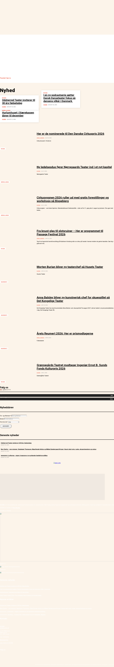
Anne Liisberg (40, 138)
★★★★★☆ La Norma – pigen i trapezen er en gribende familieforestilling (24, 455)
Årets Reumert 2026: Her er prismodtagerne (65, 333)
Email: (2, 419)
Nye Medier (16, 508)
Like (112, 395)
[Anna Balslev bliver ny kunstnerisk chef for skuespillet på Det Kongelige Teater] (17, 303)
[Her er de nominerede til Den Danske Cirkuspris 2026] (17, 136)
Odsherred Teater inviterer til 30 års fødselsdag (16, 443)
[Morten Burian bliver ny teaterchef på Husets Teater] (17, 270)
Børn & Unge (5, 182)
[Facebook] (1, 654)
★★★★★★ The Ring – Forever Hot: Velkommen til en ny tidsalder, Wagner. (23, 614)
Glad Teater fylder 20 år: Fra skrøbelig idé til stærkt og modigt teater (20, 595)
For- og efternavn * (5, 416)
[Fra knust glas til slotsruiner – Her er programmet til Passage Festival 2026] (17, 236)
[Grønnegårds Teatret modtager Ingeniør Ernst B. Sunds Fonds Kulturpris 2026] (17, 370)
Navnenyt (4, 281)
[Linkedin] (9, 654)
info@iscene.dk (4, 628)
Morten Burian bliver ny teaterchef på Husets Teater (70, 267)
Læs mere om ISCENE (6, 643)
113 (3, 389)
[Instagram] (5, 654)
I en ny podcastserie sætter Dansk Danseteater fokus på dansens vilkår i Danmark (25, 589)
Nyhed (3, 148)
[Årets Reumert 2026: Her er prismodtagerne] (17, 336)
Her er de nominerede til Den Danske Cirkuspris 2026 (70, 133)
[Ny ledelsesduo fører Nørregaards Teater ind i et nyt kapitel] (17, 170)
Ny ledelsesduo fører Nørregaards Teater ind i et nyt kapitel (74, 167)
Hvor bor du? (3, 422)
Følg (111, 398)
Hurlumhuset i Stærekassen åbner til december (14, 592)
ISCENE (4, 119)
